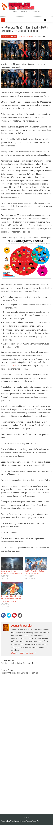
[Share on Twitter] (9, 615)
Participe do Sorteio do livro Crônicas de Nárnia (19, 663)
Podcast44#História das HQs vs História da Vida (19, 673)
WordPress (14, 821)
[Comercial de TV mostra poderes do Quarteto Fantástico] (12, 563)
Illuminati (13, 365)
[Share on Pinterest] (14, 615)
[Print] (20, 615)
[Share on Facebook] (3, 615)
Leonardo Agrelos (26, 36)
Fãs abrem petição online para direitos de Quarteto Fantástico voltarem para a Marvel (11, 598)
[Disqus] (26, 710)
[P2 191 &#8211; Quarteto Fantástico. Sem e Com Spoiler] (36, 563)
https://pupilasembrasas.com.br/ (23, 653)
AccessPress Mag (32, 821)
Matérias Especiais (9, 36)
